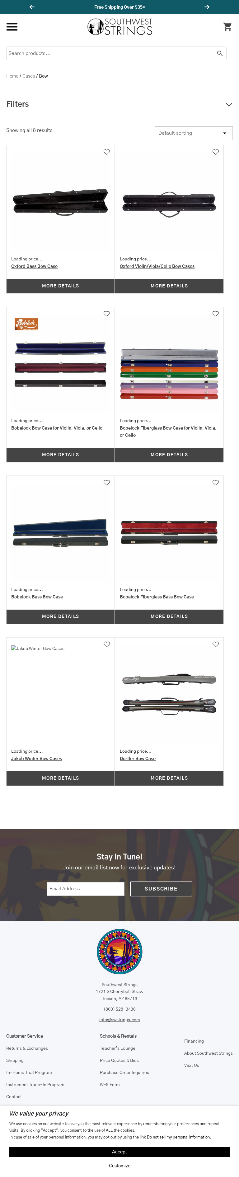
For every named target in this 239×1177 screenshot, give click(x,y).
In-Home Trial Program (29, 1073)
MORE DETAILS (60, 286)
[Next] (206, 7)
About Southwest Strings (208, 1053)
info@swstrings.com (119, 1020)
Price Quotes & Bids (119, 1060)
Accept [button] (119, 1152)
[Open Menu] (11, 26)
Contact (14, 1097)
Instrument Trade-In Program (35, 1085)
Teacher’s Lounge (117, 1048)
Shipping (15, 1060)
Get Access (138, 7)
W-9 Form (110, 1085)
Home (12, 76)
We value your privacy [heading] (38, 1114)
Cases (28, 76)
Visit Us (191, 1065)
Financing (194, 1041)
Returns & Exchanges (27, 1048)
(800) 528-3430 (120, 1009)
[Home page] (120, 26)
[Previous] (33, 7)
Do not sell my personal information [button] (178, 1137)
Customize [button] (119, 1166)
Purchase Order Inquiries (124, 1073)
